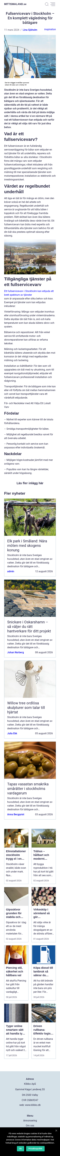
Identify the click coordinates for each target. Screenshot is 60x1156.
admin (10, 571)
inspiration (50, 29)
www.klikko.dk (33, 1104)
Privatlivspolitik (35, 1148)
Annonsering (30, 1120)
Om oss (30, 1125)
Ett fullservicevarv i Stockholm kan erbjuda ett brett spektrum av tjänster (29, 293)
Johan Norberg (15, 652)
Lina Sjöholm (30, 29)
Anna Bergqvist (15, 814)
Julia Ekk (12, 733)
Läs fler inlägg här (30, 483)
